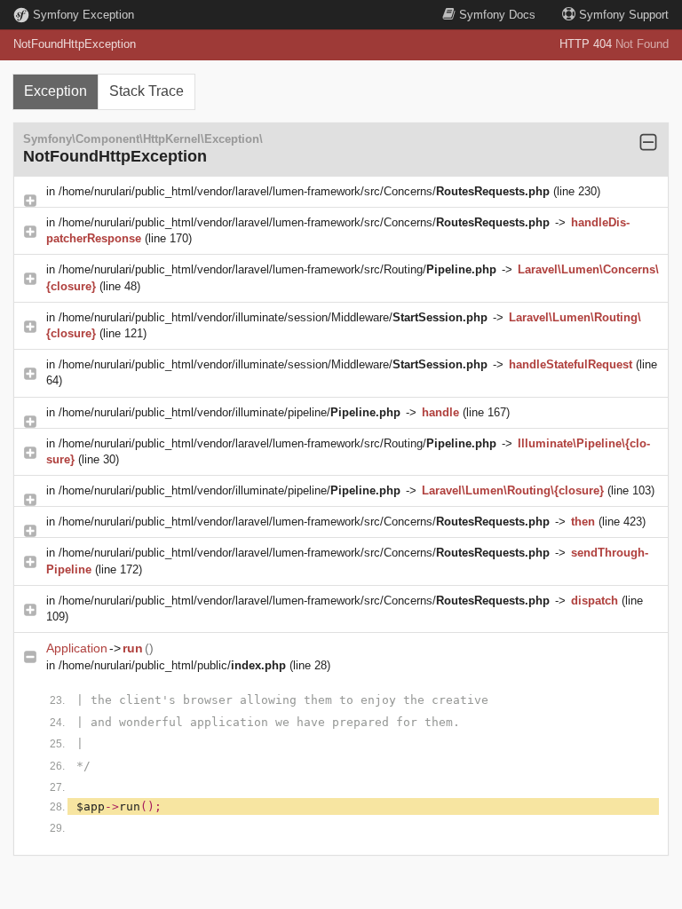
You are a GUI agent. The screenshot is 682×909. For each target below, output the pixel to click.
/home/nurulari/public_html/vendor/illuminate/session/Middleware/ (273, 317)
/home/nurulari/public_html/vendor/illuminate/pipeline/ (229, 412)
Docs (497, 14)
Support (624, 14)
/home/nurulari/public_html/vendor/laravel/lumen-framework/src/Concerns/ (304, 191)
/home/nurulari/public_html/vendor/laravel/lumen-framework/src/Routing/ (277, 269)
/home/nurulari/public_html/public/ (172, 665)
